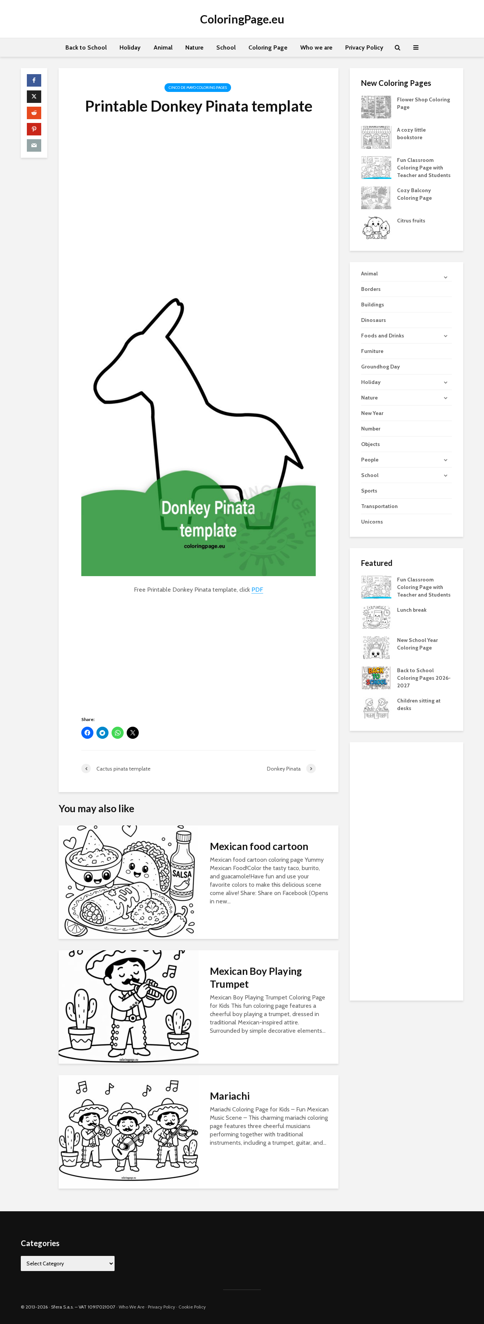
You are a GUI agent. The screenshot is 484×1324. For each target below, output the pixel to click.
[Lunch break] (376, 617)
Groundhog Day (380, 366)
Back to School (86, 47)
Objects (370, 444)
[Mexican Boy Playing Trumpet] (129, 1006)
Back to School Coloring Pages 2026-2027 (424, 678)
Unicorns (372, 521)
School (226, 47)
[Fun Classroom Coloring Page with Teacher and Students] (376, 166)
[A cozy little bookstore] (376, 136)
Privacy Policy (364, 47)
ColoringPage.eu (242, 19)
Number (370, 428)
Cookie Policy (192, 1307)
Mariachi (230, 1096)
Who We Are (131, 1307)
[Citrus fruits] (376, 227)
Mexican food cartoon (259, 846)
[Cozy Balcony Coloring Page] (376, 197)
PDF (257, 589)
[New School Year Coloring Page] (376, 647)
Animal (163, 47)
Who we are (316, 47)
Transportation (379, 506)
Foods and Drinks (382, 335)
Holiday (130, 47)
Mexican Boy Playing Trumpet (256, 977)
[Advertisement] (198, 194)
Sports (369, 490)
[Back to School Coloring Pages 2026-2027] (376, 677)
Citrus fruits (411, 220)
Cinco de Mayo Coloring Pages (198, 87)
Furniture (372, 351)
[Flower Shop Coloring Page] (376, 106)
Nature (194, 47)
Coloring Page (267, 47)
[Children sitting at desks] (376, 707)
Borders (371, 289)
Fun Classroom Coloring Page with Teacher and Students (424, 168)
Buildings (372, 304)
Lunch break (412, 609)
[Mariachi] (129, 1131)
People (370, 459)
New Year (372, 413)
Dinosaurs (373, 320)
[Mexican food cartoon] (129, 881)
